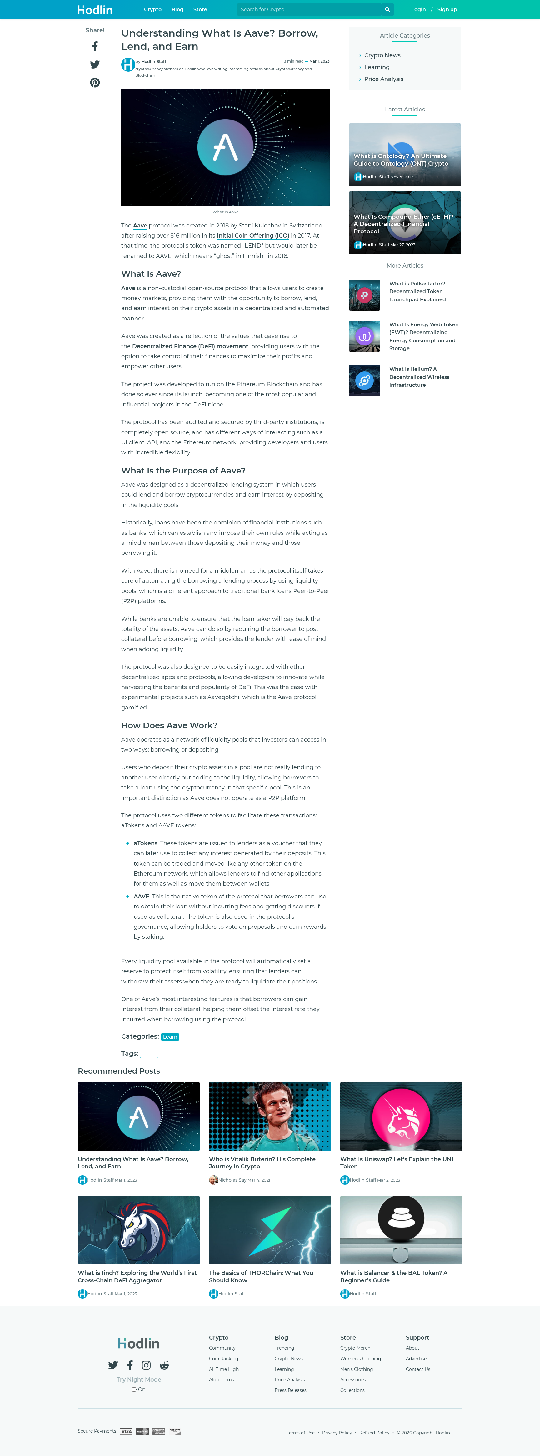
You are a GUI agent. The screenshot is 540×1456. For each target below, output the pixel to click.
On (142, 1389)
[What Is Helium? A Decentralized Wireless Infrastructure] (364, 380)
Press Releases (291, 1390)
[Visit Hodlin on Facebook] (95, 47)
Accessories (353, 1379)
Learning (377, 67)
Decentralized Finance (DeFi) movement (190, 346)
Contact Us (418, 1369)
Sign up (447, 10)
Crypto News (382, 55)
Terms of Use (301, 1432)
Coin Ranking (223, 1358)
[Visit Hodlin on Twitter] (95, 65)
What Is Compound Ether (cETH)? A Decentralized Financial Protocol (404, 224)
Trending (284, 1348)
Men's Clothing (356, 1369)
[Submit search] (387, 9)
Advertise (416, 1358)
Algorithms (221, 1379)
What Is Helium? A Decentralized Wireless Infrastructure (419, 377)
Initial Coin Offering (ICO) (253, 235)
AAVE (149, 1054)
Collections (352, 1390)
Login (418, 10)
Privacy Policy (337, 1432)
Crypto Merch (355, 1348)
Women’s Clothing (360, 1358)
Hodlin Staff (154, 61)
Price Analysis (383, 79)
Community (222, 1348)
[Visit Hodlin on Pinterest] (95, 83)
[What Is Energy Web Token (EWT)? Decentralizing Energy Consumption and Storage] (364, 336)
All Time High (224, 1369)
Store (200, 10)
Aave (140, 225)
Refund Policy (374, 1432)
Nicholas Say (232, 1180)
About (412, 1348)
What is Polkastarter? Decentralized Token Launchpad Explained (417, 292)
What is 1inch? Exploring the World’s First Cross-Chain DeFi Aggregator (137, 1277)
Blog (177, 10)
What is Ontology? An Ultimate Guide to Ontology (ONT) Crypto (401, 159)
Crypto (153, 10)
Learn (170, 1037)
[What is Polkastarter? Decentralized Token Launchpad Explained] (364, 295)
